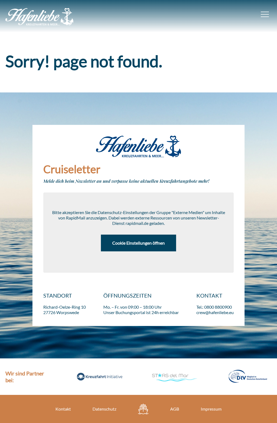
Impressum (211, 408)
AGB (174, 408)
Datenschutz (104, 408)
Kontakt (63, 408)
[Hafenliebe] (143, 409)
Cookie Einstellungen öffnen (138, 242)
